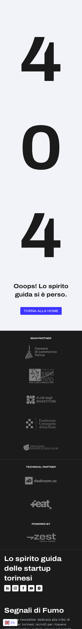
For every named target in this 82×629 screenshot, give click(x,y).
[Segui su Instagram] (15, 588)
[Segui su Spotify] (39, 588)
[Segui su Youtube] (31, 588)
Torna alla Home (41, 311)
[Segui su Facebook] (23, 588)
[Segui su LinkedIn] (7, 588)
